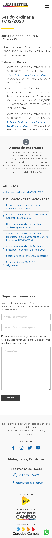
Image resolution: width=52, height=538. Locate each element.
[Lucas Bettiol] (15, 5)
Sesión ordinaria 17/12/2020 (17, 19)
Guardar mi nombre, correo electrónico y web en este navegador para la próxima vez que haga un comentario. (25, 339)
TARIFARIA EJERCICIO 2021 (26, 75)
